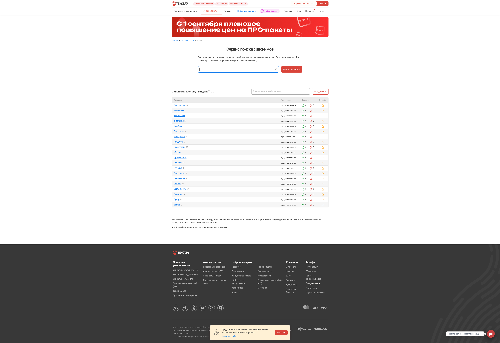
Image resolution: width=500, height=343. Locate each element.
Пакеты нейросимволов (204, 4)
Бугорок (178, 194)
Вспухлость (179, 173)
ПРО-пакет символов (238, 4)
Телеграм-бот (179, 291)
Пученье (178, 168)
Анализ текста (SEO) (213, 271)
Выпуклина (179, 178)
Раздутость (179, 147)
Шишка (177, 183)
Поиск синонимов (291, 69)
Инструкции (311, 288)
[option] (250, 27)
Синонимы (185, 40)
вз (193, 40)
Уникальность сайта (183, 279)
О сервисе (262, 288)
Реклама (288, 11)
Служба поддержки (315, 292)
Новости (290, 271)
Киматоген (179, 110)
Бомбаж (178, 126)
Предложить (320, 91)
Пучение (178, 162)
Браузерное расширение (185, 295)
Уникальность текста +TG (185, 270)
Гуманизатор (238, 271)
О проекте (291, 267)
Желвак (178, 152)
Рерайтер (236, 267)
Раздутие (178, 142)
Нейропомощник (245, 11)
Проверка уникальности (186, 11)
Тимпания (179, 121)
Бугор (176, 199)
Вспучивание (180, 105)
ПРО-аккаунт (222, 4)
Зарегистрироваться (304, 3)
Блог (299, 11)
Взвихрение (179, 136)
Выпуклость (180, 189)
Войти (323, 3)
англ (322, 11)
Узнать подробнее (230, 336)
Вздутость (179, 131)
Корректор (237, 292)
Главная (175, 40)
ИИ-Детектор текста (241, 276)
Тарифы (227, 11)
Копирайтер (237, 288)
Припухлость (180, 157)
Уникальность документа (185, 274)
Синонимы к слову (212, 276)
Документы (291, 284)
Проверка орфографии (214, 267)
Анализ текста (211, 11)
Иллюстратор (264, 276)
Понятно (281, 332)
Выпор (177, 205)
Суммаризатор (265, 271)
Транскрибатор (265, 267)
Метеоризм (179, 115)
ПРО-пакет (311, 271)
